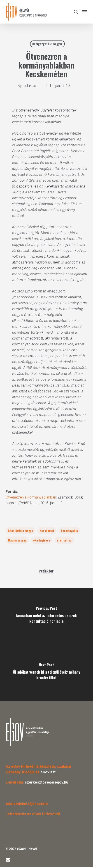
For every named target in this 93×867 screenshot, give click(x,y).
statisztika (64, 540)
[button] (84, 12)
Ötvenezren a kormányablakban (31, 497)
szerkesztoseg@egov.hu (46, 782)
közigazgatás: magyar (47, 43)
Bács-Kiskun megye (20, 530)
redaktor (29, 85)
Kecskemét (47, 530)
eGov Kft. (48, 772)
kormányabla (69, 530)
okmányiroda (41, 540)
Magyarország (17, 540)
